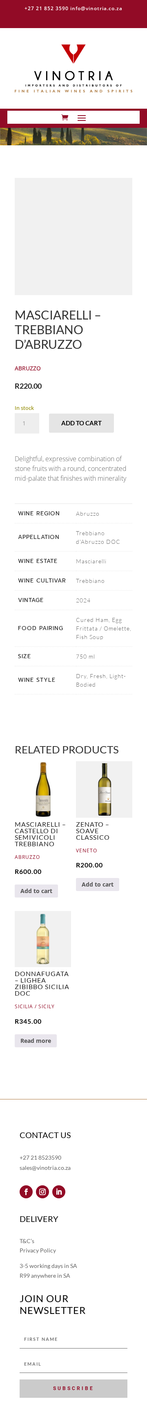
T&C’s (27, 1240)
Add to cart (81, 423)
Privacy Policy (38, 1250)
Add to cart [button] (36, 891)
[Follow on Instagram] (42, 1191)
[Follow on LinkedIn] (58, 1191)
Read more (35, 1040)
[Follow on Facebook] (26, 1191)
